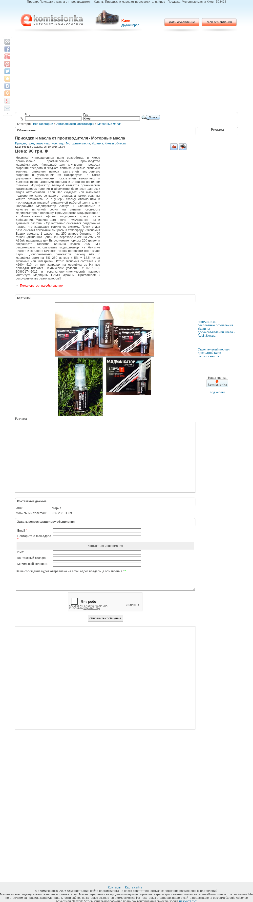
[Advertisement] (126, 72)
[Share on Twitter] (7, 71)
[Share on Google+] (7, 56)
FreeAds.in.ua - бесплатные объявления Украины (215, 325)
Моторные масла (109, 124)
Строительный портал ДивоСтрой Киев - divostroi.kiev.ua (214, 353)
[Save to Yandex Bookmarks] (7, 101)
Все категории (43, 124)
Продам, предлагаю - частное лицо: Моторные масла (52, 143)
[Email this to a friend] (7, 108)
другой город (130, 25)
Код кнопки (217, 392)
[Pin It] (7, 64)
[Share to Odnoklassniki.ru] (7, 93)
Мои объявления (219, 22)
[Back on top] (7, 42)
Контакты (115, 887)
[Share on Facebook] (7, 49)
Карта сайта (134, 887)
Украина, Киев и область (109, 143)
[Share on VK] (7, 86)
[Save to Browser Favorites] (7, 79)
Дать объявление (182, 22)
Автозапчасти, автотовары (75, 124)
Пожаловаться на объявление (41, 285)
